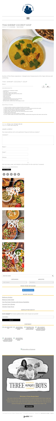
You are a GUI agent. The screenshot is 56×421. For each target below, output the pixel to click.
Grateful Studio (45, 413)
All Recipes (9, 124)
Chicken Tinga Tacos (8, 306)
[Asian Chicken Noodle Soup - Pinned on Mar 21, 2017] (8, 328)
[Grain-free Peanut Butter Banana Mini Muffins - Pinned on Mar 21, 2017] (18, 329)
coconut (8, 125)
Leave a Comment (20, 27)
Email (4, 152)
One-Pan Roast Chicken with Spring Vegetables (15, 302)
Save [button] (43, 87)
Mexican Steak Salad (8, 299)
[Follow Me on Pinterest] (28, 350)
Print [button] (48, 87)
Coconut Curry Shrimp (8, 304)
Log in (52, 413)
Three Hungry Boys (28, 9)
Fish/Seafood (16, 124)
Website (4, 157)
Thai (17, 125)
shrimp (14, 125)
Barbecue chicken (7, 297)
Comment (5, 134)
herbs (12, 125)
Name (4, 146)
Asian (12, 124)
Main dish (20, 124)
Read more (29, 406)
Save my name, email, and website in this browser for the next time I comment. (23, 164)
